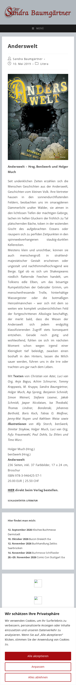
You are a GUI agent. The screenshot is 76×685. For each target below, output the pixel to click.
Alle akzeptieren (38, 656)
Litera (44, 64)
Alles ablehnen (38, 677)
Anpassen (38, 666)
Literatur (32, 500)
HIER (11, 490)
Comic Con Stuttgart (48, 557)
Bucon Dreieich (37, 539)
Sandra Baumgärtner (27, 59)
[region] (38, 646)
